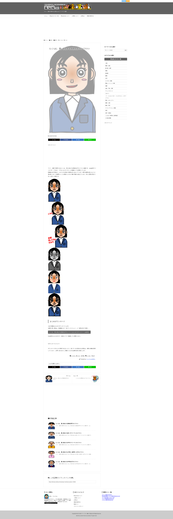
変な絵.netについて (78, 495)
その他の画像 (108, 118)
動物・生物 (107, 65)
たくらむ (89, 355)
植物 (106, 70)
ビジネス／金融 (108, 80)
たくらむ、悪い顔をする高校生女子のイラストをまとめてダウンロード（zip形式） (69, 332)
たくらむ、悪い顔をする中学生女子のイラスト (67, 461)
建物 (106, 75)
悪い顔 (93, 355)
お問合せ (76, 500)
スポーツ (107, 93)
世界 (106, 110)
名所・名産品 (108, 113)
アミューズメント (109, 90)
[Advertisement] (86, 27)
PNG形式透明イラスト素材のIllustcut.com (111, 496)
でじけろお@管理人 (90, 359)
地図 (106, 85)
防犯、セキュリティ (109, 100)
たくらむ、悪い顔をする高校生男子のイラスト (67, 423)
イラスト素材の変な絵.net (107, 499)
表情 (56, 40)
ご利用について (77, 497)
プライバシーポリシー (78, 506)
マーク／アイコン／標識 (110, 108)
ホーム (46, 40)
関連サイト (76, 504)
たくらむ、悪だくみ (63, 40)
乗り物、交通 (108, 68)
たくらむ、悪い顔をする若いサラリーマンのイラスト (69, 433)
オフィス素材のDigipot (107, 494)
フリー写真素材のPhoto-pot (108, 498)
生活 (106, 78)
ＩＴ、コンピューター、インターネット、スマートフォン (115, 96)
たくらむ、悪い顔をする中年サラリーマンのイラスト (69, 442)
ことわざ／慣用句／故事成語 (111, 115)
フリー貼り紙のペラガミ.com (108, 497)
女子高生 (83, 355)
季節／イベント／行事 (110, 83)
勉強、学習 (107, 105)
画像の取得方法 (77, 502)
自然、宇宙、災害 (109, 88)
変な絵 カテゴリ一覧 (115, 59)
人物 (51, 40)
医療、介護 (107, 102)
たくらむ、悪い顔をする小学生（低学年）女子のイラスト (70, 452)
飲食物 (106, 73)
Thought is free (94, 515)
